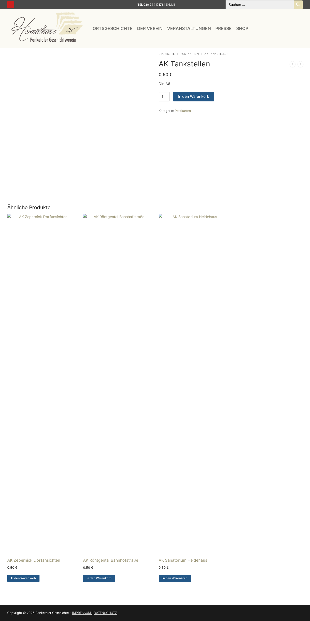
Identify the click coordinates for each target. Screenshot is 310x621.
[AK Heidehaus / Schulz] (300, 65)
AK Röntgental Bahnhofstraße (110, 560)
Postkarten (189, 53)
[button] (23, 578)
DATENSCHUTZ (105, 613)
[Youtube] (10, 4)
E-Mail (170, 4)
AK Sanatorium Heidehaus (183, 560)
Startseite (167, 53)
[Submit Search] (298, 4)
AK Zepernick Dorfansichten (33, 560)
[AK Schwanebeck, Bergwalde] (292, 65)
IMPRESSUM (82, 613)
